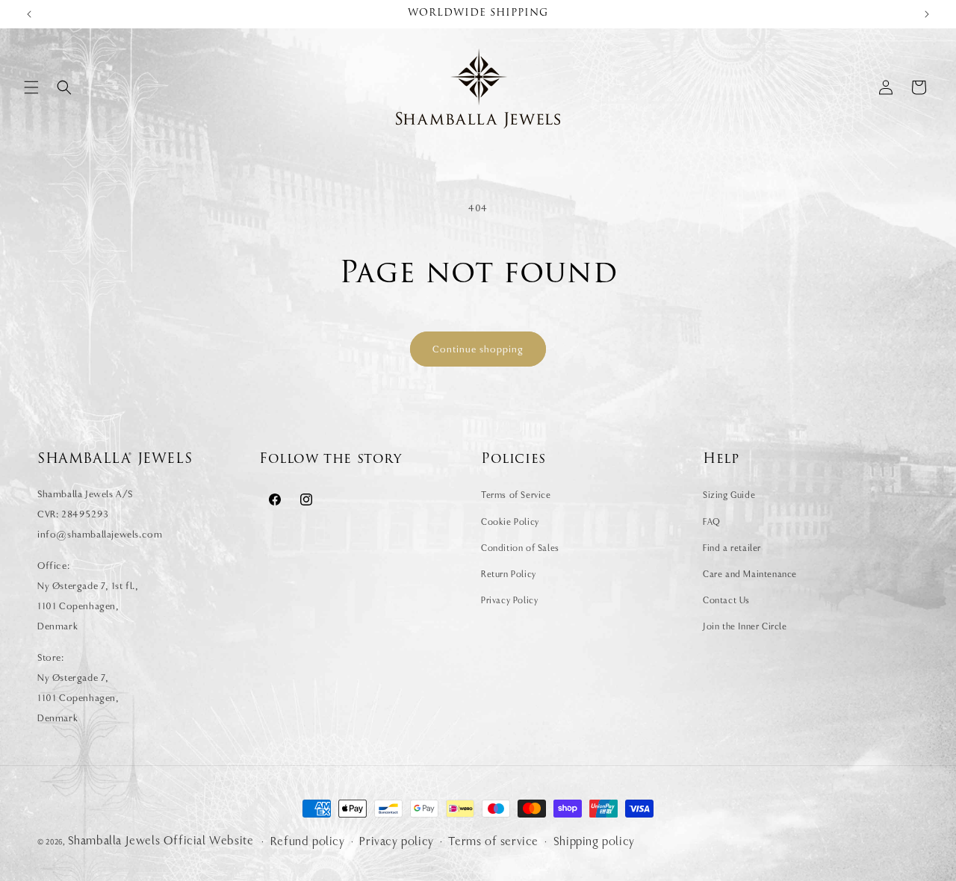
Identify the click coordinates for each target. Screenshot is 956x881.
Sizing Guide (729, 495)
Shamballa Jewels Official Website (161, 840)
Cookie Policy (510, 522)
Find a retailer (732, 548)
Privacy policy (396, 841)
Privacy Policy (509, 600)
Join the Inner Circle (745, 626)
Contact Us (726, 600)
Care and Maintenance (750, 574)
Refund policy (307, 841)
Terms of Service (516, 495)
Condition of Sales (520, 548)
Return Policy (508, 574)
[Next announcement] (926, 14)
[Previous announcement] (29, 14)
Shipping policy (594, 841)
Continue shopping (478, 349)
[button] (31, 87)
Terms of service (493, 841)
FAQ (712, 522)
